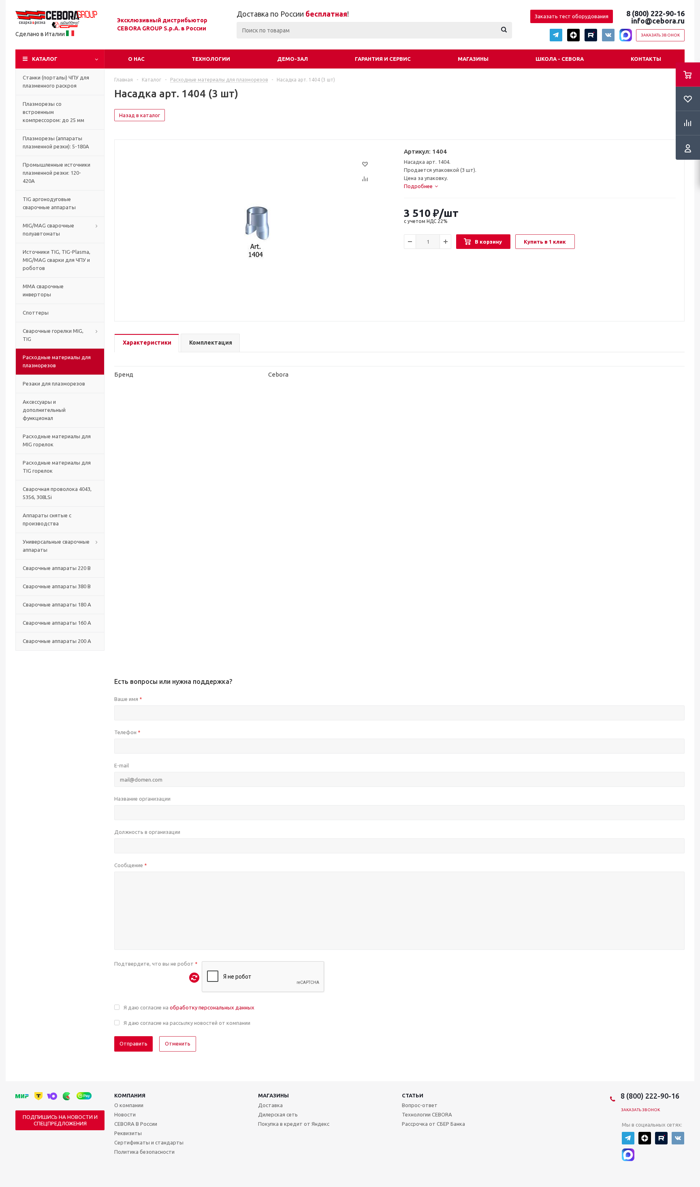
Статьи (412, 1095)
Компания (129, 1095)
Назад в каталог (139, 115)
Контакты (646, 59)
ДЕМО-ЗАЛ (292, 59)
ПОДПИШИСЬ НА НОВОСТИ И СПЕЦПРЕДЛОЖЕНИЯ (60, 1120)
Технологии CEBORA (427, 1114)
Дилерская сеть (278, 1114)
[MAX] (625, 35)
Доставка (270, 1105)
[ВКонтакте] (608, 35)
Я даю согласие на (189, 1007)
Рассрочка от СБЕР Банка (433, 1124)
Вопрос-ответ (420, 1105)
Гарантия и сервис (383, 59)
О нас (136, 59)
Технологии (211, 59)
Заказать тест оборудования (571, 16)
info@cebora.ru (658, 21)
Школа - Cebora (560, 59)
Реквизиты (128, 1133)
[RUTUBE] (591, 35)
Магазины (473, 59)
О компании (128, 1105)
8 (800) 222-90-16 (655, 13)
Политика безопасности (144, 1152)
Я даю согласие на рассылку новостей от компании (187, 1023)
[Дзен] (573, 35)
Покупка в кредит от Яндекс (293, 1124)
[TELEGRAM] (556, 35)
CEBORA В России (135, 1124)
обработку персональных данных (212, 1007)
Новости (125, 1114)
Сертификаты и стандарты (149, 1142)
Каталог (45, 59)
